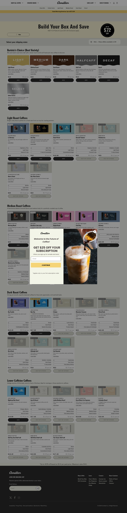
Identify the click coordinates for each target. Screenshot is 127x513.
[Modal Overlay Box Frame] (63, 256)
